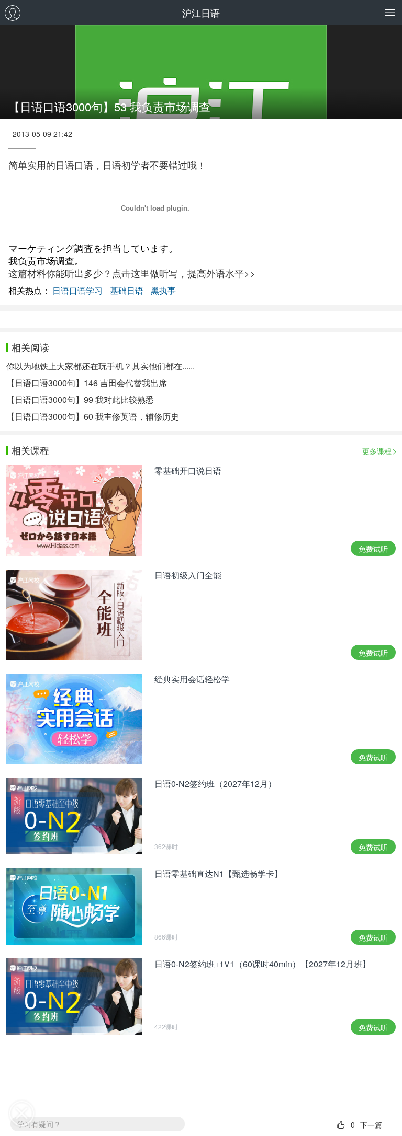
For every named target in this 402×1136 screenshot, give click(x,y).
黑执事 (163, 290)
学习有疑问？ (39, 1124)
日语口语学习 (77, 290)
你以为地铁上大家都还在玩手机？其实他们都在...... (100, 366)
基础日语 (126, 290)
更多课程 (377, 451)
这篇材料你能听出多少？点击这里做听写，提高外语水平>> (131, 273)
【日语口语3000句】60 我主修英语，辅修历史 (92, 416)
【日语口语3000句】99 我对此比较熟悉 (80, 399)
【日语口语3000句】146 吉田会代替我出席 (86, 383)
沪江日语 (201, 12)
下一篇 (371, 1124)
